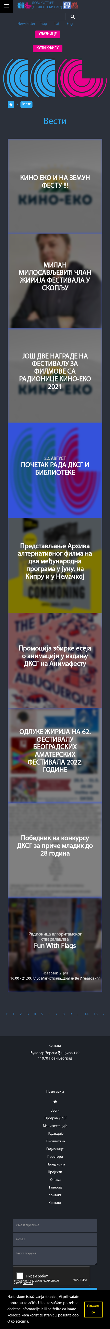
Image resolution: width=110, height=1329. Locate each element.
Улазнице (48, 34)
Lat (56, 24)
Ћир (43, 24)
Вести (26, 104)
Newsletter (26, 24)
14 (86, 1014)
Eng (70, 24)
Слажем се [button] (93, 1309)
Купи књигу (48, 48)
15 (96, 1014)
